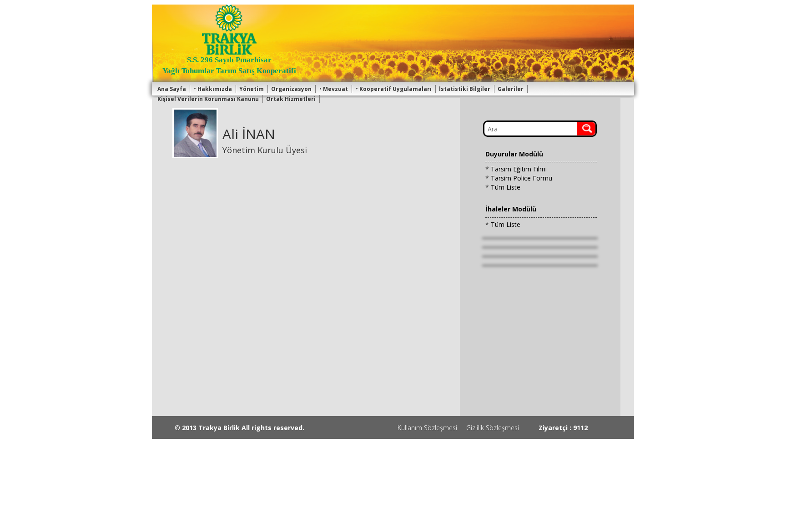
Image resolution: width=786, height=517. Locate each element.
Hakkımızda (214, 89)
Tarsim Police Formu (521, 178)
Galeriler (511, 89)
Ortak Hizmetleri (291, 99)
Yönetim (251, 89)
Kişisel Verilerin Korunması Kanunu (208, 99)
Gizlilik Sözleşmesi (492, 427)
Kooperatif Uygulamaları (395, 89)
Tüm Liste (505, 187)
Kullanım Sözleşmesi (427, 427)
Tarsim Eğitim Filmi (519, 169)
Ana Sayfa (171, 89)
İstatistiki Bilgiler (464, 89)
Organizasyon (291, 89)
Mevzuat (335, 89)
